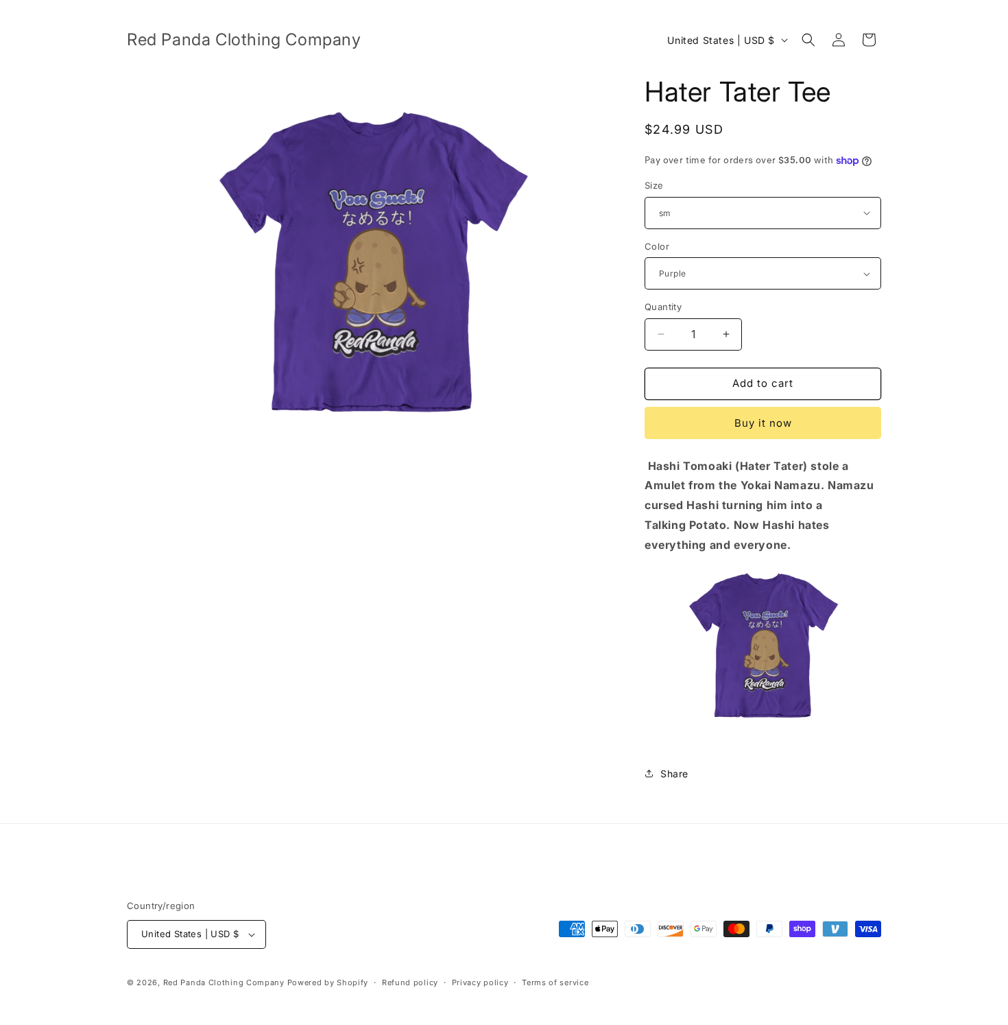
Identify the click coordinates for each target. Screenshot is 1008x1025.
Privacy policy (480, 982)
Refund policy (410, 982)
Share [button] (674, 773)
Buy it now (763, 422)
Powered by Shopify (328, 982)
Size (654, 185)
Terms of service (555, 982)
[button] (808, 40)
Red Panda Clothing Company (224, 982)
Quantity (663, 306)
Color (657, 246)
